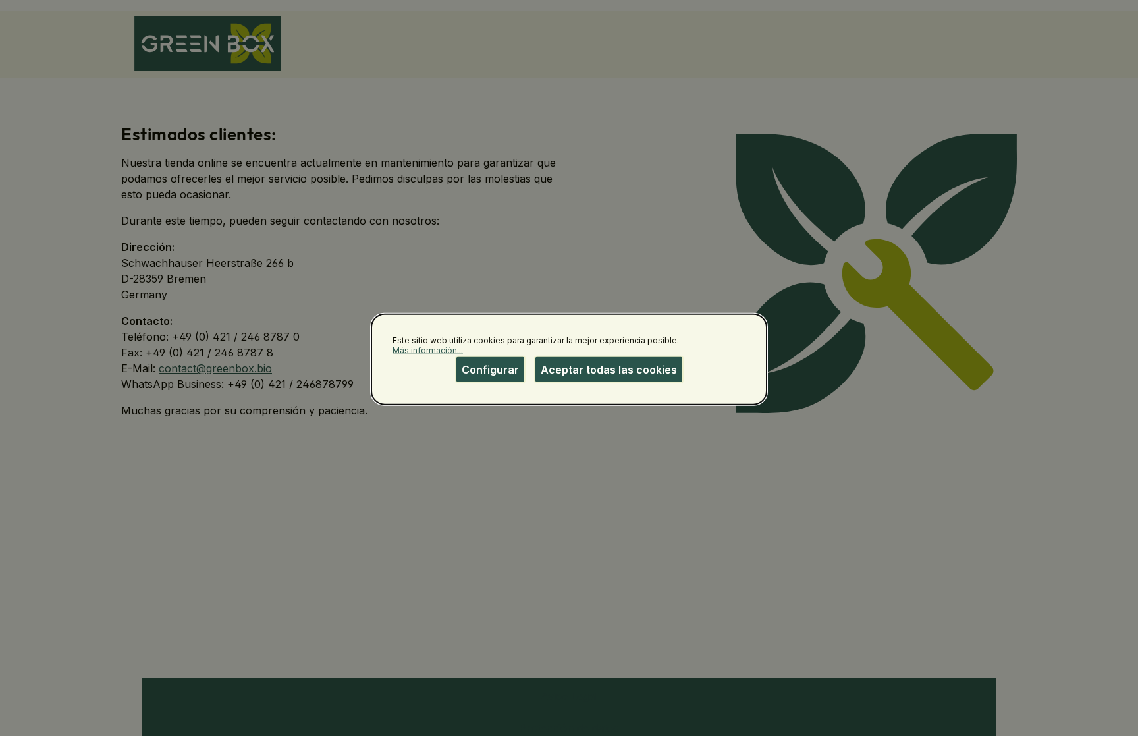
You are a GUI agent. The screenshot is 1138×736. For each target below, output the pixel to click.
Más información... (428, 350)
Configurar (490, 369)
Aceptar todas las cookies (609, 369)
